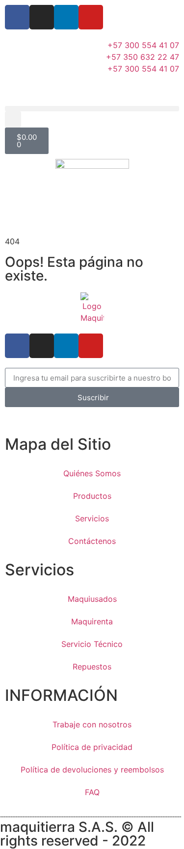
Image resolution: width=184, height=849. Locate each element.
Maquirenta (92, 621)
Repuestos (92, 666)
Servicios (92, 518)
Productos (92, 496)
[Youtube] (91, 17)
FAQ (92, 792)
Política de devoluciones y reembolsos (92, 769)
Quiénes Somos (92, 473)
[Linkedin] (66, 17)
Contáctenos (92, 541)
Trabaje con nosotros (92, 724)
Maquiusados (92, 599)
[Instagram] (41, 17)
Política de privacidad (92, 747)
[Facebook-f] (17, 17)
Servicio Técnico (92, 644)
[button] (92, 108)
